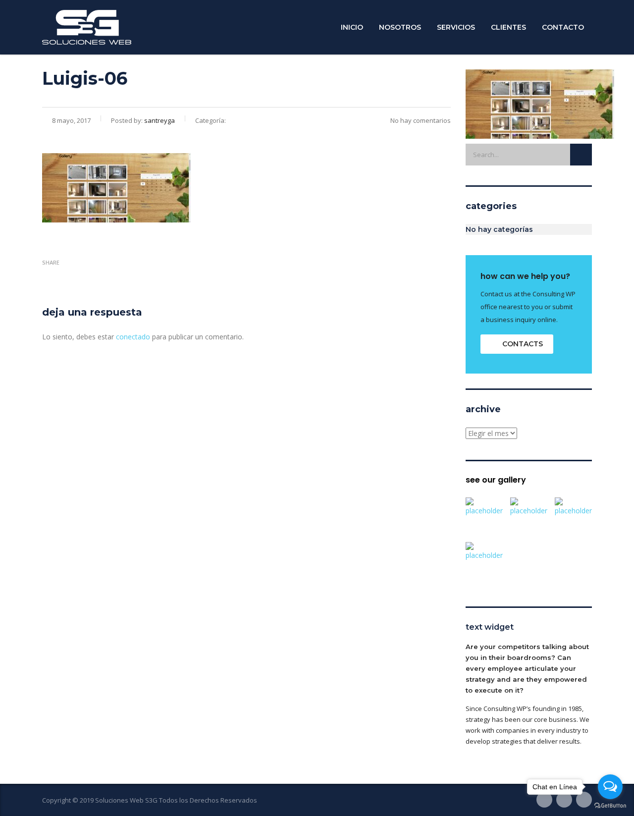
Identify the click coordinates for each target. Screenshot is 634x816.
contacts (522, 343)
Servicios (456, 27)
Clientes (508, 27)
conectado (133, 336)
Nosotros (400, 27)
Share (50, 262)
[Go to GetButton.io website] (610, 806)
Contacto (563, 27)
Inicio (352, 27)
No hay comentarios (420, 120)
